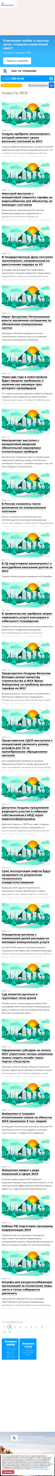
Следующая (17, 1322)
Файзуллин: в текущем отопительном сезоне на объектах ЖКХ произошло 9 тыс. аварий (27, 1117)
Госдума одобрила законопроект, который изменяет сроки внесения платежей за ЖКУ (26, 137)
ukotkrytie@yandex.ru (26, 1449)
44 (4, 1331)
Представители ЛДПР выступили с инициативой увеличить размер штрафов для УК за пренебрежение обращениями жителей (27, 748)
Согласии (45, 1469)
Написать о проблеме (17, 61)
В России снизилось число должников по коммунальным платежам (24, 507)
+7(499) (13, 78)
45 (9, 1331)
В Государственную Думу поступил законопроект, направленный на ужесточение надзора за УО (27, 260)
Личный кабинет (39, 85)
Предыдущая (8, 1322)
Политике (35, 1469)
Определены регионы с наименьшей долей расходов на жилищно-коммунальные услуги (25, 938)
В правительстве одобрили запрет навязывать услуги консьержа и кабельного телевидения (27, 617)
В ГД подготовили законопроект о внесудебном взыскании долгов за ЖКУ (27, 567)
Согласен (8, 1472)
